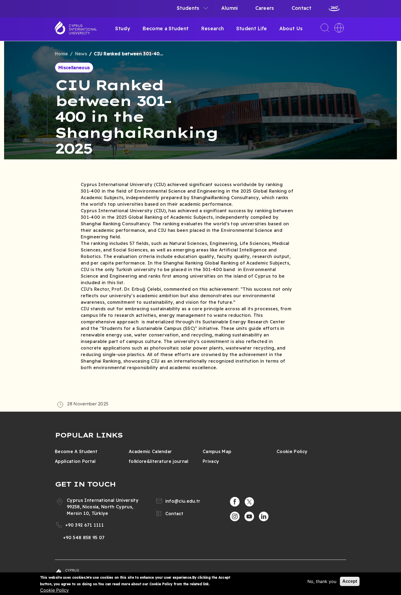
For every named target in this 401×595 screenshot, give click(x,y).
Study (122, 28)
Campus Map (217, 451)
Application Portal (75, 461)
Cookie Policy (292, 451)
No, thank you (321, 581)
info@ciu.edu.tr (182, 501)
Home (61, 53)
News (81, 53)
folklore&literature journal (158, 461)
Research (212, 28)
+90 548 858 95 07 (83, 537)
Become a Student (165, 28)
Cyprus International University (83, 29)
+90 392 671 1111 (84, 525)
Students (188, 8)
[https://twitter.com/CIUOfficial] (249, 502)
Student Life (251, 28)
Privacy (211, 461)
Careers (264, 8)
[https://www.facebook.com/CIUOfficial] (235, 502)
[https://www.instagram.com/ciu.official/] (235, 516)
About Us (291, 28)
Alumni (229, 8)
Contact (301, 8)
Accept (349, 581)
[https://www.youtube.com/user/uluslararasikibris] (249, 516)
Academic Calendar (150, 451)
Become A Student (76, 451)
